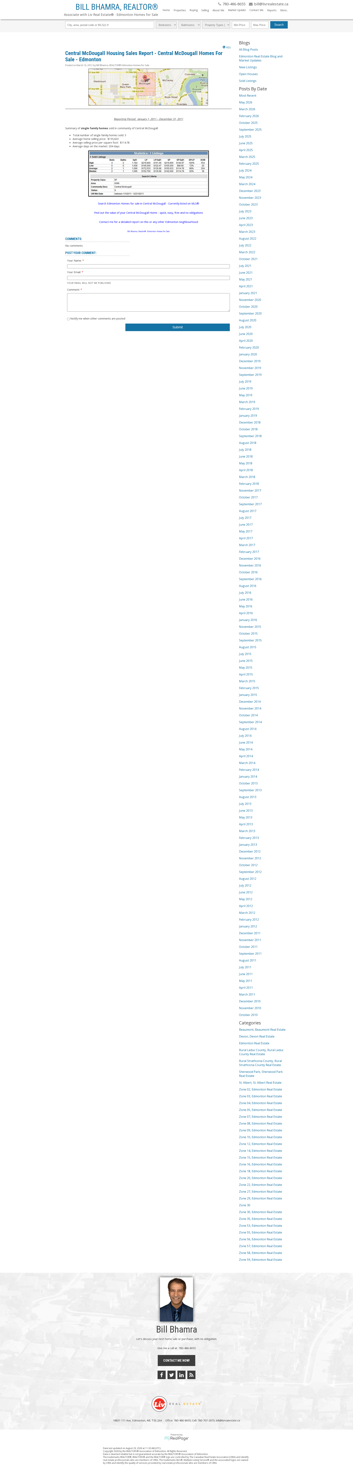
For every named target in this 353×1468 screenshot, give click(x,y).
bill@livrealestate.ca (228, 1420)
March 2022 (247, 252)
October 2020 (248, 307)
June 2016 (246, 599)
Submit (177, 327)
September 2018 (250, 436)
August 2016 (247, 586)
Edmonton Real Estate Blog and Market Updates (260, 58)
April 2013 (246, 824)
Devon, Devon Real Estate (256, 1036)
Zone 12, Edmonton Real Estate (260, 1144)
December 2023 (250, 191)
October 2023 (248, 204)
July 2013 (245, 804)
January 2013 (248, 845)
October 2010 (248, 1015)
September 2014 (250, 722)
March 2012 (247, 913)
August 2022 (247, 239)
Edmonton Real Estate (254, 1043)
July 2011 (245, 967)
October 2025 (248, 123)
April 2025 (246, 150)
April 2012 (246, 906)
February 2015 (249, 688)
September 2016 (250, 579)
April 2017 (246, 538)
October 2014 (248, 715)
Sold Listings (247, 81)
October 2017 (248, 497)
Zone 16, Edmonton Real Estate (260, 1164)
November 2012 (250, 858)
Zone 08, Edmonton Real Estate (260, 1123)
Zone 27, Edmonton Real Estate (260, 1192)
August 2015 (247, 647)
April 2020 (246, 341)
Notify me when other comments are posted (97, 318)
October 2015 (248, 633)
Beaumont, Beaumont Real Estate (262, 1030)
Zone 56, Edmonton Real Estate (260, 1239)
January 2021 (248, 293)
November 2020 (250, 300)
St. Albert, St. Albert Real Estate (260, 1083)
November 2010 (250, 1008)
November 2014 (250, 708)
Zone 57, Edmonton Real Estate (260, 1246)
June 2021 (246, 273)
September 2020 (250, 313)
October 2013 (248, 783)
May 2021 (245, 279)
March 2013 (247, 831)
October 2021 (248, 259)
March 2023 (247, 232)
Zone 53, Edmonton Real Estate (260, 1226)
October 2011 (248, 947)
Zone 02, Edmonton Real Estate (260, 1089)
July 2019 (245, 382)
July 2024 (245, 170)
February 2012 (249, 920)
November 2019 (250, 368)
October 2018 (248, 429)
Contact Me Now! (176, 1360)
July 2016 (245, 593)
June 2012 (246, 892)
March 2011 (247, 994)
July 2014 (245, 736)
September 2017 (250, 504)
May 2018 (245, 463)
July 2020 (245, 327)
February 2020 (249, 347)
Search (279, 24)
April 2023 (246, 225)
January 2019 (248, 416)
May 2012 (245, 899)
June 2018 (246, 456)
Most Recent (247, 95)
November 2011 (250, 940)
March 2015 (247, 681)
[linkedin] (181, 1375)
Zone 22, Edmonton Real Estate (260, 1185)
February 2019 (249, 409)
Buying (194, 10)
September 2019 (250, 375)
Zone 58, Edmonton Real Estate (260, 1253)
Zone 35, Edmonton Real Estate (260, 1219)
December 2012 (250, 851)
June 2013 (246, 811)
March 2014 (247, 763)
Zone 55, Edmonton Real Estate (260, 1232)
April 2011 (246, 988)
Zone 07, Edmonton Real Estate (260, 1117)
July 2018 (245, 450)
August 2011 (247, 960)
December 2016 (250, 559)
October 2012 (248, 865)
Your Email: (74, 272)
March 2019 (247, 402)
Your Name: (74, 260)
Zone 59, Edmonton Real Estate (260, 1260)
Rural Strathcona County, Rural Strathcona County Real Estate (260, 1063)
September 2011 (250, 954)
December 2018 (250, 422)
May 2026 (245, 102)
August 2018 (247, 443)
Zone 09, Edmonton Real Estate (260, 1130)
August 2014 (247, 729)
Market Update (237, 10)
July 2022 (245, 245)
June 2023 (246, 218)
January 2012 (248, 926)
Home (166, 10)
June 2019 (246, 388)
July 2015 (245, 654)
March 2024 (247, 184)
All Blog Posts (248, 49)
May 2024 (245, 177)
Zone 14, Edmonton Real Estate (260, 1151)
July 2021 (245, 266)
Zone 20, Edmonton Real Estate (260, 1178)
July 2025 (245, 136)
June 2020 (246, 334)
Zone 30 (244, 1205)
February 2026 (249, 116)
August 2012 (247, 879)
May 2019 (245, 395)
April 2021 (246, 286)
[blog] (191, 1375)
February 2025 (249, 164)
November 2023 (250, 198)
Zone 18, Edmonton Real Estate (260, 1171)
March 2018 (247, 477)
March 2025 (247, 157)
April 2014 (246, 756)
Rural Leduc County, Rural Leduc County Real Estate (261, 1052)
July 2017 (245, 518)
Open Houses (248, 74)
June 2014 (246, 742)
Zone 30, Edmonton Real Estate (260, 1212)
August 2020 (247, 320)
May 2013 (245, 817)
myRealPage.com (176, 1438)
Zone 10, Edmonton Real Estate (260, 1137)
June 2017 (246, 525)
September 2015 (250, 640)
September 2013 (250, 790)
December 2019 (250, 361)
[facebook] (162, 1375)
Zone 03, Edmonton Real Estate (260, 1096)
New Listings (248, 67)
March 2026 (247, 109)
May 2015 (245, 668)
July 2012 (245, 885)
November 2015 (250, 627)
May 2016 (245, 606)
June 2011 (246, 974)
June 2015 (246, 661)
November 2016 (250, 565)
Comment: (74, 289)
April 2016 (246, 613)
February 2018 (249, 484)
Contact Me (256, 10)
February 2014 (249, 770)
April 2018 (246, 470)
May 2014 (245, 749)
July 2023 (245, 211)
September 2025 (250, 130)
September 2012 (250, 872)
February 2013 (249, 838)
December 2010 (250, 1001)
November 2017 (250, 490)
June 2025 (246, 143)
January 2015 (248, 695)
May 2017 (245, 531)
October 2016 (248, 572)
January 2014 (248, 776)
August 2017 (247, 511)
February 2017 (249, 552)
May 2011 (245, 981)
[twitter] (171, 1375)
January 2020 (248, 354)
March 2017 (247, 545)
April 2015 (246, 674)
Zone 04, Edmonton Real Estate (260, 1103)
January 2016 (248, 620)
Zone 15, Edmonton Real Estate (260, 1157)
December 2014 (250, 702)
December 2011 (250, 933)
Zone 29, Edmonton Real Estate (260, 1198)
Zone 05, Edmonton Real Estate (260, 1110)
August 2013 (247, 797)
